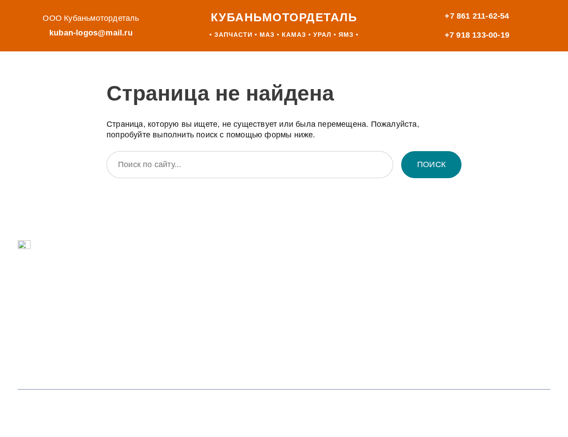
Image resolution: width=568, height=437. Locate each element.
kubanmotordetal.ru (445, 314)
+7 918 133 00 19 (236, 306)
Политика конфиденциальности (422, 408)
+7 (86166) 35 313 (238, 344)
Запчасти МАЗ (65, 292)
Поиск (431, 164)
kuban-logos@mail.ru (91, 32)
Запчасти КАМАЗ (71, 311)
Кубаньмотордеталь (284, 17)
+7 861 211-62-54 (477, 16)
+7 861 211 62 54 (236, 268)
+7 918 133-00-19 (477, 35)
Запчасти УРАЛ (67, 330)
